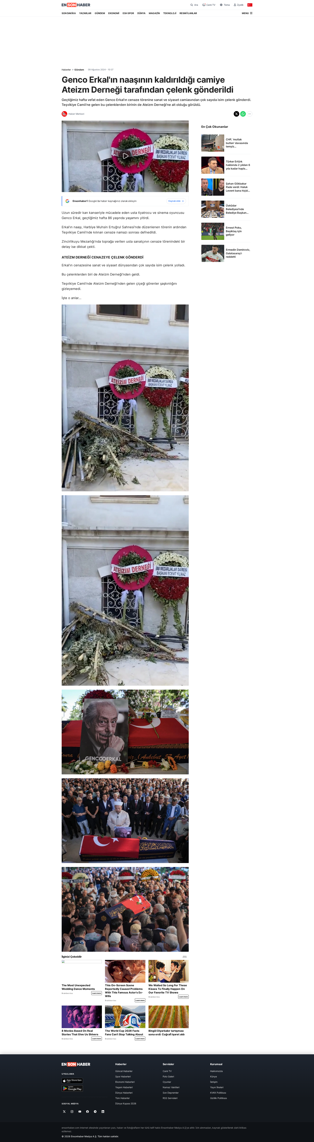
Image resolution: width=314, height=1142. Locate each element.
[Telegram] (95, 1111)
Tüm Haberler (122, 1098)
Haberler (66, 69)
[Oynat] (125, 156)
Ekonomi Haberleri (125, 1081)
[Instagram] (72, 1111)
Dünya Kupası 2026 (125, 1103)
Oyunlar (167, 1081)
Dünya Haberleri (123, 1092)
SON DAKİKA (69, 13)
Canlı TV (167, 1071)
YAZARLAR (85, 13)
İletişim (214, 1081)
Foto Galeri (168, 1076)
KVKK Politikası (218, 1092)
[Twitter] (64, 1111)
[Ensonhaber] (76, 5)
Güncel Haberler (123, 1071)
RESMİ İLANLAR (188, 13)
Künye (213, 1076)
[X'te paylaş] (236, 114)
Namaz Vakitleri (171, 1087)
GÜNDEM (100, 13)
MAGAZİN (154, 13)
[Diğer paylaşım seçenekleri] (249, 114)
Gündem (79, 69)
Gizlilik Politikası (218, 1098)
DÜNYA (141, 13)
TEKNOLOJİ (169, 13)
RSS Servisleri (170, 1098)
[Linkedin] (103, 1111)
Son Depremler (171, 1092)
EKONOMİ (113, 13)
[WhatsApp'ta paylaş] (243, 114)
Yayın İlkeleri (216, 1087)
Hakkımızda (216, 1071)
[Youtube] (79, 1111)
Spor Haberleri (123, 1076)
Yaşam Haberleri (124, 1087)
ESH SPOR (128, 13)
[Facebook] (87, 1111)
